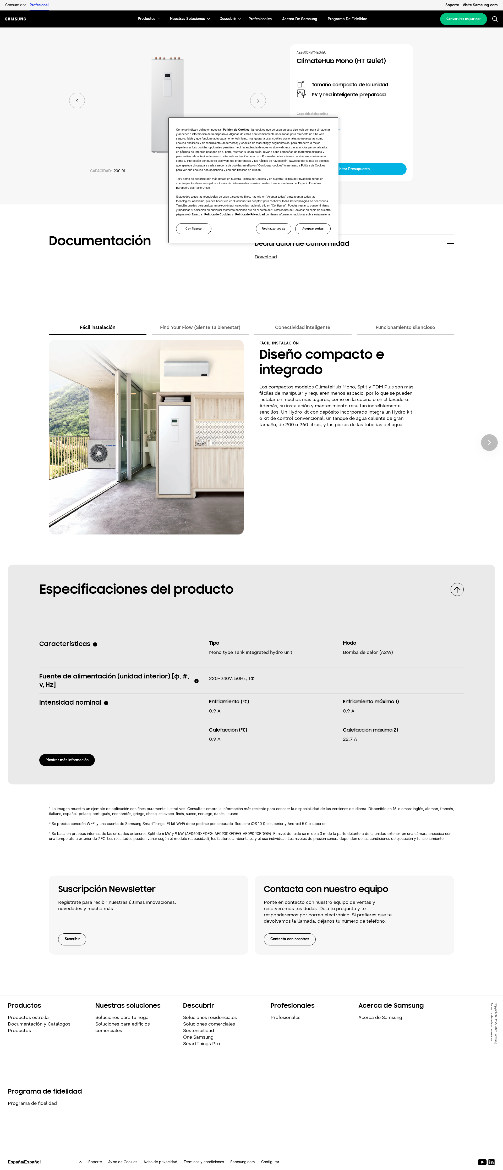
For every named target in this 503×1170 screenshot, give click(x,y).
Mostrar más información (67, 760)
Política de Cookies (236, 129)
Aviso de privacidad (160, 1162)
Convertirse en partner (463, 19)
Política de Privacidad (250, 214)
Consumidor (15, 5)
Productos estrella (28, 1017)
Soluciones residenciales (210, 1017)
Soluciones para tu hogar (122, 1017)
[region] (253, 180)
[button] (354, 244)
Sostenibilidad (198, 1030)
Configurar (193, 228)
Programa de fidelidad (32, 1103)
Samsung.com (242, 1162)
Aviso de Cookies (122, 1162)
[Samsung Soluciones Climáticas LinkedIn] (491, 1162)
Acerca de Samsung (380, 1017)
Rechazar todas (273, 228)
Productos (19, 1030)
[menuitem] (146, 18)
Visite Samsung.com (480, 5)
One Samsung (198, 1037)
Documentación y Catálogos (39, 1024)
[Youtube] (483, 1162)
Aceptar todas (313, 228)
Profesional (39, 5)
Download (266, 257)
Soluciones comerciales (209, 1024)
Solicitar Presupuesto (351, 169)
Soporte (452, 5)
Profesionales (285, 1017)
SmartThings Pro (201, 1043)
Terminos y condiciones (204, 1162)
